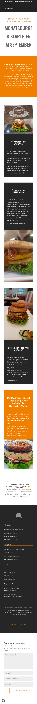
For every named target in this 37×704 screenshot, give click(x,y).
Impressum (23, 624)
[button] (3, 700)
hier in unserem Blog (24, 489)
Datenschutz (14, 624)
